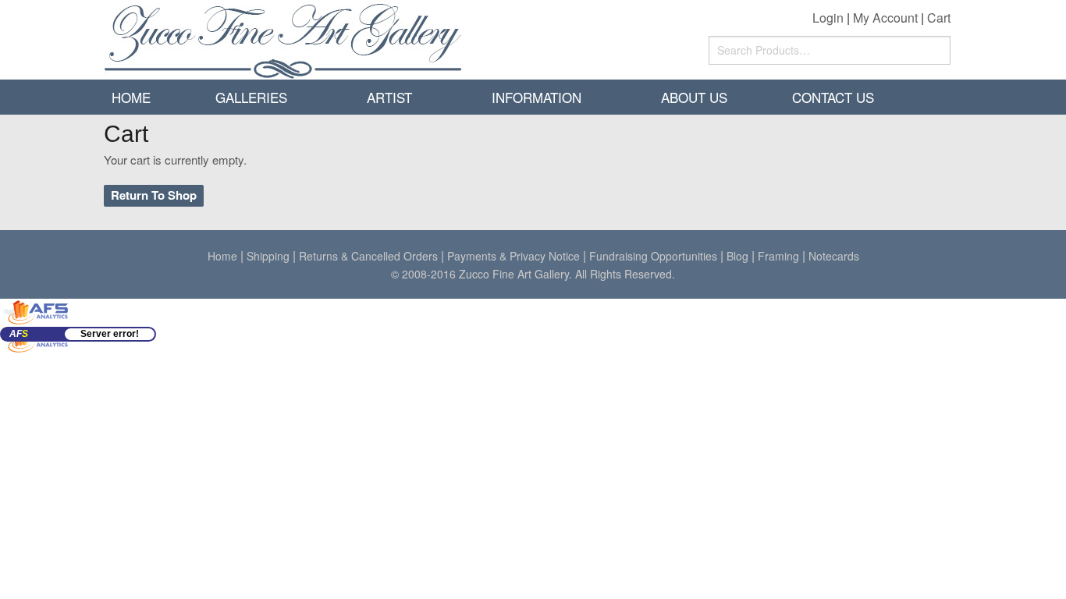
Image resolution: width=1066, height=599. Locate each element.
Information (536, 97)
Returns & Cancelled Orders (368, 256)
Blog (737, 256)
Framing (778, 256)
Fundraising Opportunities (653, 256)
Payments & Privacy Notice (513, 256)
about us (694, 97)
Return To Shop (154, 195)
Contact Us (833, 97)
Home (131, 97)
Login (828, 18)
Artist (389, 97)
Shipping (268, 256)
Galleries (251, 97)
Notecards (833, 256)
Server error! (109, 333)
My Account (885, 18)
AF (18, 333)
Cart (939, 18)
